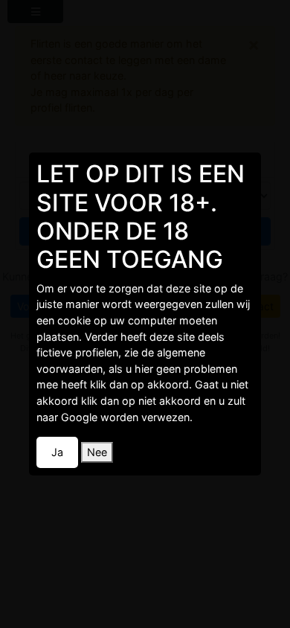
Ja (57, 452)
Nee (97, 452)
